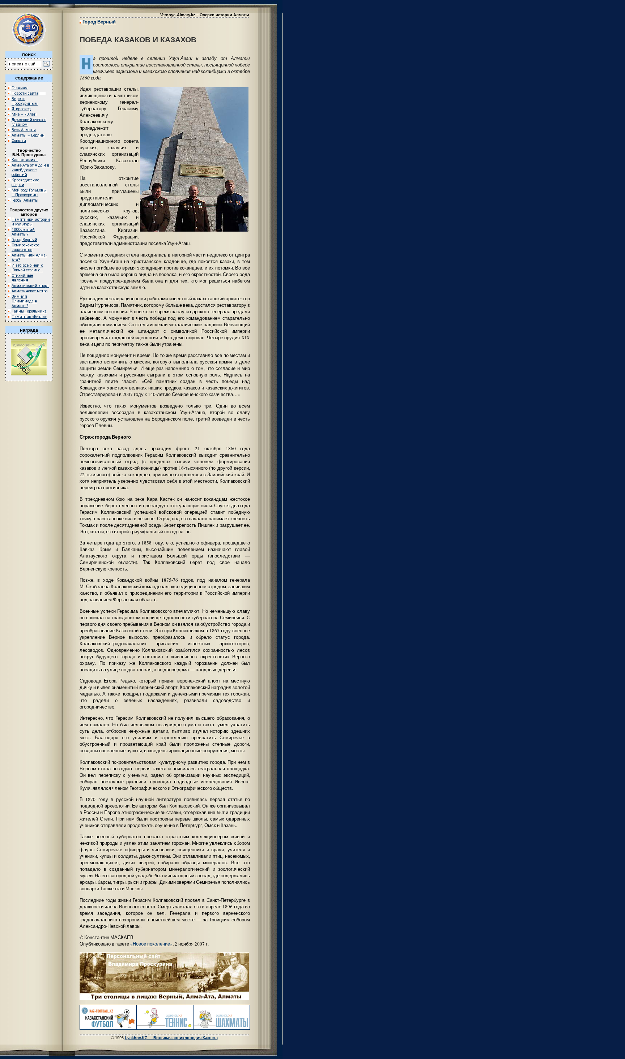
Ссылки (19, 140)
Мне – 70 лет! (24, 114)
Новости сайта (25, 93)
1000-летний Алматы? (23, 232)
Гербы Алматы (25, 200)
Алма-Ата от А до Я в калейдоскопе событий (31, 170)
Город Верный (24, 239)
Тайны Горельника (29, 311)
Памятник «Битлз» (29, 316)
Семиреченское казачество (25, 247)
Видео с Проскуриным (25, 101)
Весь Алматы (24, 130)
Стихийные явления (22, 278)
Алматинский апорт (30, 285)
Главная (19, 88)
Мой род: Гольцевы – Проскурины (29, 192)
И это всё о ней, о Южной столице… (27, 267)
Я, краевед (21, 109)
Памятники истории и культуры (31, 222)
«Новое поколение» (151, 943)
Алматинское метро (29, 291)
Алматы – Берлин (28, 135)
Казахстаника (25, 160)
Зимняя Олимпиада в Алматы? (24, 301)
